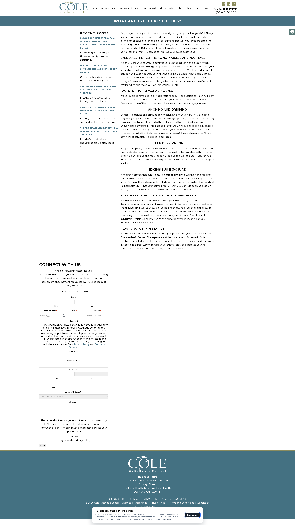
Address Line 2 (73, 369)
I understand (192, 515)
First (56, 306)
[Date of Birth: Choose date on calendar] (64, 315)
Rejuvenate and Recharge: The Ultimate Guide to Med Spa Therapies (98, 89)
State (91, 378)
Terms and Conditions (181, 502)
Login (206, 8)
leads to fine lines (174, 174)
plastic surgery (205, 241)
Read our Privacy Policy (162, 519)
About (95, 8)
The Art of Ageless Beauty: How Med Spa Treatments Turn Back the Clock (99, 131)
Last (91, 306)
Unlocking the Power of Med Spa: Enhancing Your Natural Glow (97, 110)
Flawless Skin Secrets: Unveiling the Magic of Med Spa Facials (98, 69)
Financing (169, 8)
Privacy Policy (82, 344)
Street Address (73, 361)
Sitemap (126, 502)
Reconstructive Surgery (130, 8)
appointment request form (70, 281)
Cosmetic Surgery (109, 8)
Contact (197, 8)
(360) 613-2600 (226, 12)
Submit (42, 445)
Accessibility (141, 502)
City (56, 378)
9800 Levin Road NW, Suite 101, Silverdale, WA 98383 (156, 499)
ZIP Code (56, 387)
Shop (188, 8)
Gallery (180, 8)
